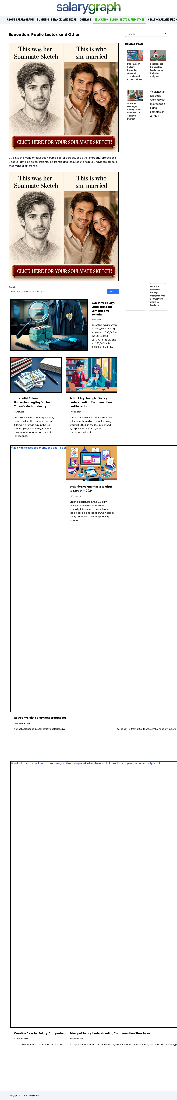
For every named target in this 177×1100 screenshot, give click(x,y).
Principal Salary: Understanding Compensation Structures (109, 1033)
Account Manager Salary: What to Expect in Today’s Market (134, 111)
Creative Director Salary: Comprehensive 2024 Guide (50, 1033)
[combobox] (144, 34)
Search (12, 287)
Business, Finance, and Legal (56, 20)
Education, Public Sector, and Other (119, 20)
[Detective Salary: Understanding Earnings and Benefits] (49, 325)
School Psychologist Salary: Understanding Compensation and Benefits (90, 402)
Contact (85, 20)
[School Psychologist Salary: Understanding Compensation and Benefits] (91, 375)
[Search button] (165, 34)
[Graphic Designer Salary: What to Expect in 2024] (91, 463)
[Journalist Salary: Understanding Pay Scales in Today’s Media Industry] (36, 375)
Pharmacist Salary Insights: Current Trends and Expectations (134, 71)
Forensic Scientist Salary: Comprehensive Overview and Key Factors (157, 296)
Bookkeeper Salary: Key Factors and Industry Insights (157, 70)
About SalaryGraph (20, 20)
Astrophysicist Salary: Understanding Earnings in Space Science (58, 718)
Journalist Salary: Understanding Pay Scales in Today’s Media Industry (33, 402)
